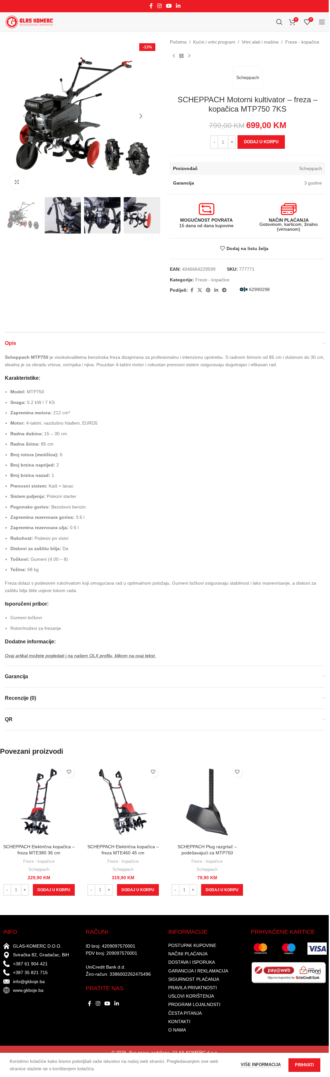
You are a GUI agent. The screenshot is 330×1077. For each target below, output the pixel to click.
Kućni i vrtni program (214, 42)
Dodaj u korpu (261, 141)
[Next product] (189, 56)
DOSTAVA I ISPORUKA (191, 962)
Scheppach (247, 77)
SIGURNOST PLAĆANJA (193, 979)
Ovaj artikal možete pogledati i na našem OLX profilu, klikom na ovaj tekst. (80, 655)
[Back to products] (181, 56)
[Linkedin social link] (178, 6)
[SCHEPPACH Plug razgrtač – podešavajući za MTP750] (207, 802)
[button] (24, 116)
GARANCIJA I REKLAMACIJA (198, 970)
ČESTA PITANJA (185, 1013)
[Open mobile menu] (321, 21)
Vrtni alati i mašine (260, 42)
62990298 (259, 289)
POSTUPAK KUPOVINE (192, 945)
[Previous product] (174, 56)
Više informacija (261, 1064)
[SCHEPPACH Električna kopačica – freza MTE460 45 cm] (123, 802)
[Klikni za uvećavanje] (17, 182)
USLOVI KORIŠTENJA (191, 996)
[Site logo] (29, 21)
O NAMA (177, 1029)
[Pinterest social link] (208, 290)
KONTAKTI (179, 1021)
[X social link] (200, 290)
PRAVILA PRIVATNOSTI (192, 987)
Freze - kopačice (302, 42)
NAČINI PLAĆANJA (188, 953)
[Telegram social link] (224, 290)
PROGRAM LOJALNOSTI (194, 1004)
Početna (178, 42)
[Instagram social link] (159, 6)
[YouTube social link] (169, 6)
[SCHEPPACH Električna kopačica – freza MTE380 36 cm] (39, 802)
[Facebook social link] (151, 6)
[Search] (279, 21)
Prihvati (304, 1064)
